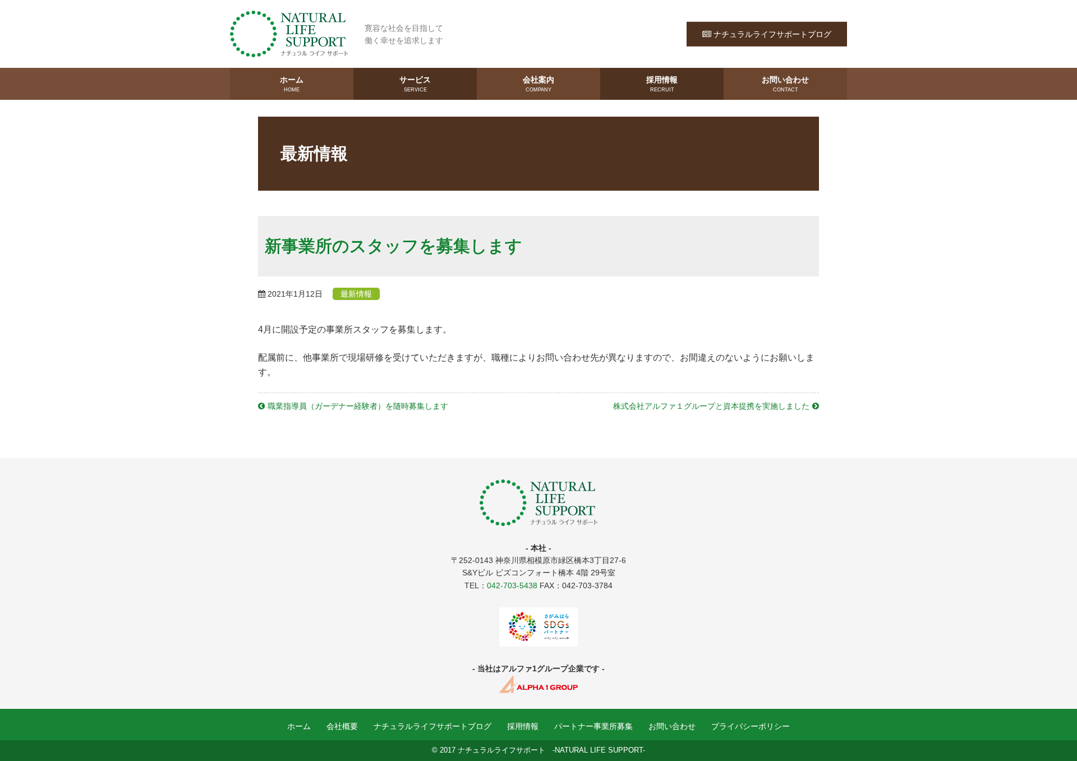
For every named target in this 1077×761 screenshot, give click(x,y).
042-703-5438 (512, 585)
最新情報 (356, 293)
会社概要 (342, 726)
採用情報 (662, 84)
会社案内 (538, 84)
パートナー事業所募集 (593, 726)
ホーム (291, 84)
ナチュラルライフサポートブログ (772, 33)
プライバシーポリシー (750, 726)
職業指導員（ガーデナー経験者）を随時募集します (358, 406)
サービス (415, 84)
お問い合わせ (785, 84)
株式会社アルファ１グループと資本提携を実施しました (711, 406)
